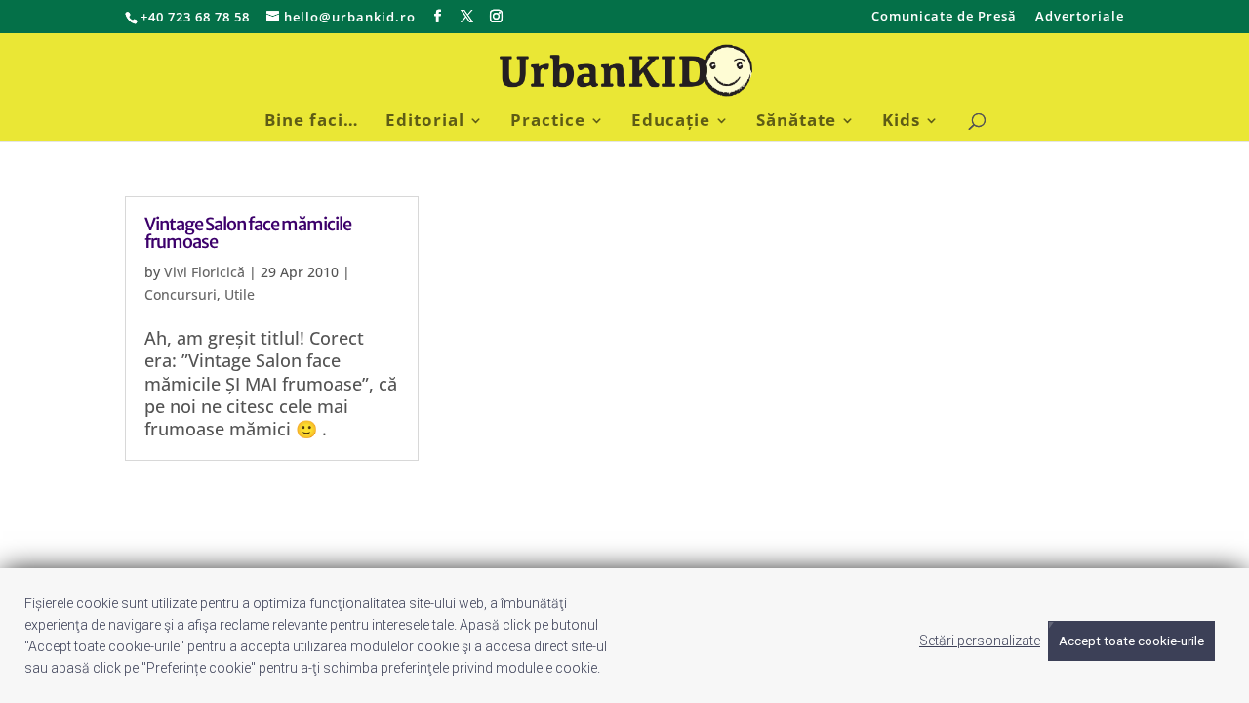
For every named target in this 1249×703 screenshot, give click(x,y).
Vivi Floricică (204, 272)
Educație (670, 122)
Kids (901, 122)
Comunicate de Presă (944, 17)
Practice (547, 122)
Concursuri (180, 294)
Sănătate (796, 122)
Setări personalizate (979, 640)
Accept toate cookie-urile (1131, 641)
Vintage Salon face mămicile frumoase (247, 233)
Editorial (424, 122)
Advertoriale (1079, 17)
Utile (239, 294)
